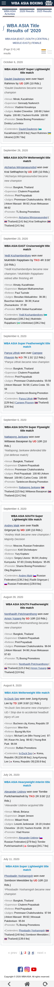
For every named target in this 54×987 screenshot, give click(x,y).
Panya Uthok (12, 352)
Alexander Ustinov (15, 791)
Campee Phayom (24, 402)
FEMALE (36, 43)
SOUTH (30, 39)
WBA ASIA (10, 39)
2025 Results (44, 11)
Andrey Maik (11, 525)
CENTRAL (42, 39)
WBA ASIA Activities (10, 12)
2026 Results (27, 11)
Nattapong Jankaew (16, 436)
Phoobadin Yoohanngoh (18, 875)
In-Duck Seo (11, 698)
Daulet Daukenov (14, 78)
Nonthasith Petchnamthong (20, 613)
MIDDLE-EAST (21, 43)
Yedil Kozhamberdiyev (17, 255)
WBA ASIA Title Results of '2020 (24, 28)
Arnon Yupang (12, 618)
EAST (21, 39)
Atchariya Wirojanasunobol (20, 167)
